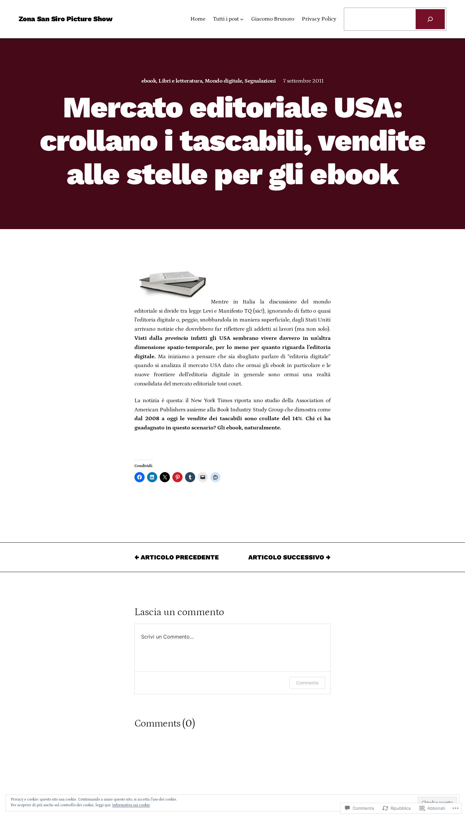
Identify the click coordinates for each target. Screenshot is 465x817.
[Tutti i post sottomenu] (242, 19)
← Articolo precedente (176, 557)
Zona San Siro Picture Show (66, 19)
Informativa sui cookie (131, 805)
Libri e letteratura (180, 81)
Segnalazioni (260, 81)
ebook (148, 81)
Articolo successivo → (289, 557)
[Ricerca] (430, 19)
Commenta (307, 682)
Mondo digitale (223, 81)
